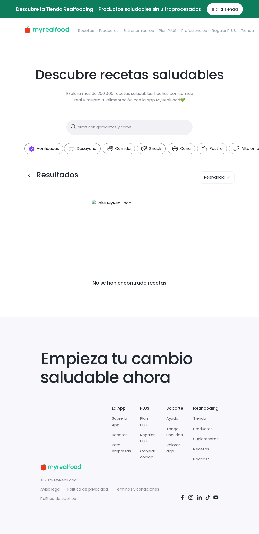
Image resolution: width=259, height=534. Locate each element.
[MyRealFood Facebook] (182, 498)
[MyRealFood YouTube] (216, 498)
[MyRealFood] (46, 30)
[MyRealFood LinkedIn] (199, 498)
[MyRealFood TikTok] (207, 498)
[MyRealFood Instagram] (190, 498)
